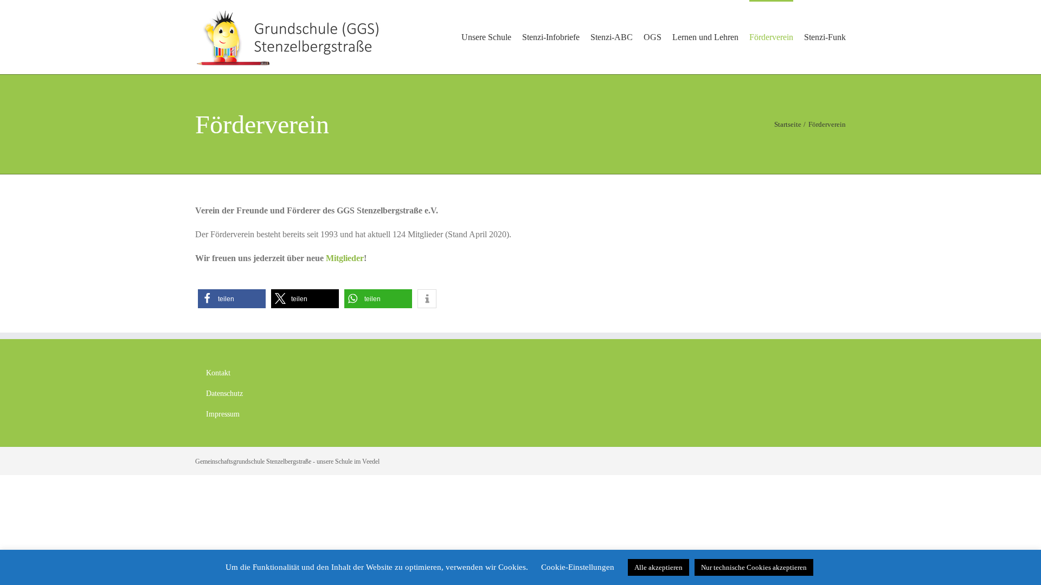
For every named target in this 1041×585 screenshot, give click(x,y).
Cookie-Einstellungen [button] (577, 567)
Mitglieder (345, 258)
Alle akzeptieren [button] (658, 567)
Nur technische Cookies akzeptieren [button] (754, 567)
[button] (232, 298)
